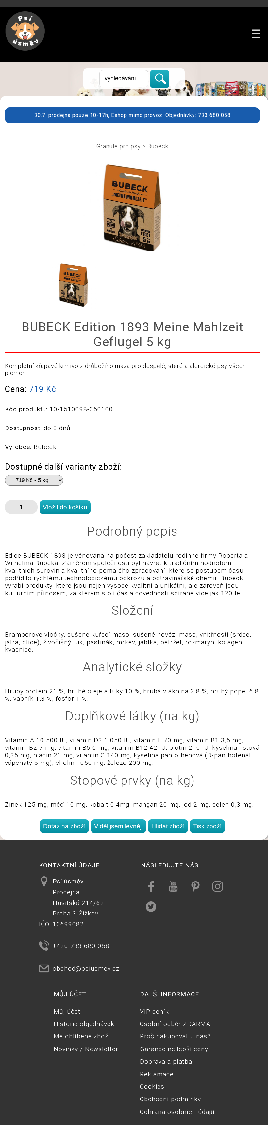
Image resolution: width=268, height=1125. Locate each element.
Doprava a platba (166, 1061)
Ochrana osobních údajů (177, 1112)
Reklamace (157, 1074)
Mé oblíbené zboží (82, 1036)
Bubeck (157, 146)
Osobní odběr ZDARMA (175, 1024)
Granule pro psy (118, 146)
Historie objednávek (84, 1024)
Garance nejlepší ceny (174, 1049)
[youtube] (173, 886)
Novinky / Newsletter (86, 1049)
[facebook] (151, 886)
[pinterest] (195, 886)
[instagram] (218, 886)
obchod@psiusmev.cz (86, 968)
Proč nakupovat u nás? (175, 1036)
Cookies (152, 1086)
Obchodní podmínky (170, 1099)
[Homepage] (25, 55)
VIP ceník (154, 1011)
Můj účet (67, 1011)
